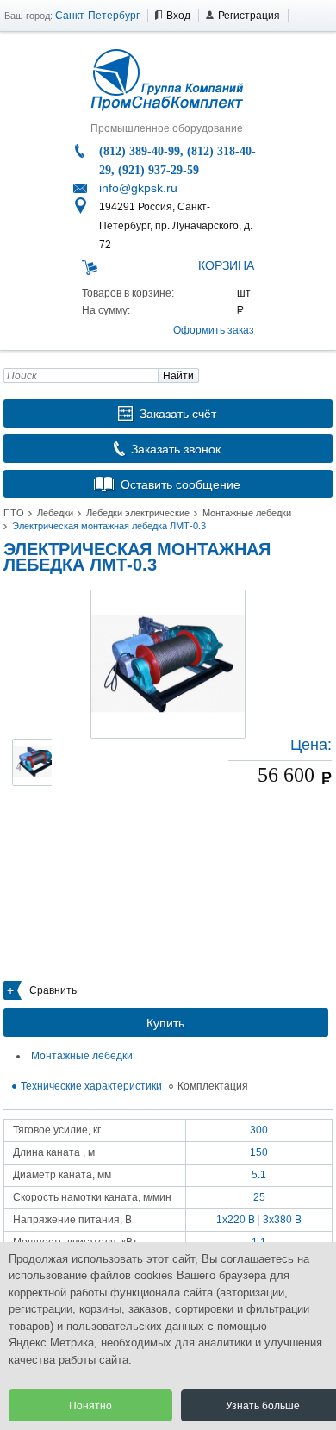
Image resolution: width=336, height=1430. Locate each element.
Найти (178, 376)
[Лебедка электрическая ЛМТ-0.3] (168, 664)
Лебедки (55, 513)
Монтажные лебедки (246, 513)
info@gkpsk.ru (138, 188)
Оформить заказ (213, 330)
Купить (165, 1023)
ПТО (13, 513)
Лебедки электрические (138, 513)
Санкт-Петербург (97, 15)
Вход (178, 15)
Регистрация (249, 15)
